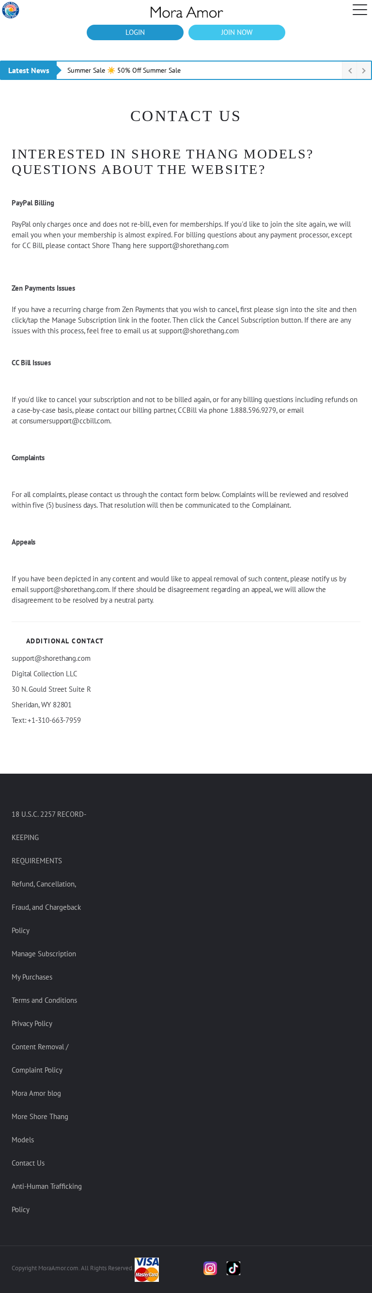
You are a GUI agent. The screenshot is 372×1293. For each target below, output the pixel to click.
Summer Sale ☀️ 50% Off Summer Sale (124, 70)
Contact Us (28, 1163)
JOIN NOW (236, 32)
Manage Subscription (44, 953)
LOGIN (135, 32)
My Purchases (32, 976)
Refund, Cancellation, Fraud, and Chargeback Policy (46, 907)
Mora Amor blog (36, 1093)
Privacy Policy (32, 1023)
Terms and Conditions (44, 1000)
